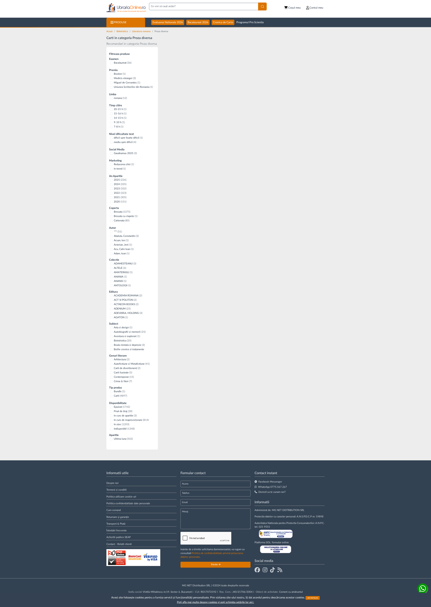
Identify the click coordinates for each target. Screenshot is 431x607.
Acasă (109, 31)
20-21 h (120, 109)
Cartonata (121, 220)
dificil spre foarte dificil (128, 138)
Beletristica (123, 31)
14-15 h (120, 118)
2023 (120, 188)
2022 (120, 193)
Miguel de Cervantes (127, 82)
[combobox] (203, 6)
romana (120, 98)
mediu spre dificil (125, 142)
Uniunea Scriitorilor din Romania (133, 87)
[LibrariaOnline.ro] (126, 7)
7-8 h (118, 126)
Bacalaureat (122, 63)
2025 (120, 180)
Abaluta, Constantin (126, 236)
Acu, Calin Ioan (124, 249)
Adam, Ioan (121, 253)
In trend (120, 169)
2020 (120, 201)
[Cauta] (262, 6)
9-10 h (119, 122)
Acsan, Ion (121, 240)
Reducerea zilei (124, 164)
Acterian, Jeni (123, 245)
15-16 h (120, 113)
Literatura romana (141, 31)
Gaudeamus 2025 (125, 153)
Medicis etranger (125, 78)
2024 (120, 184)
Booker (120, 74)
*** (118, 231)
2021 (120, 197)
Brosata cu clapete (126, 216)
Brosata (122, 212)
